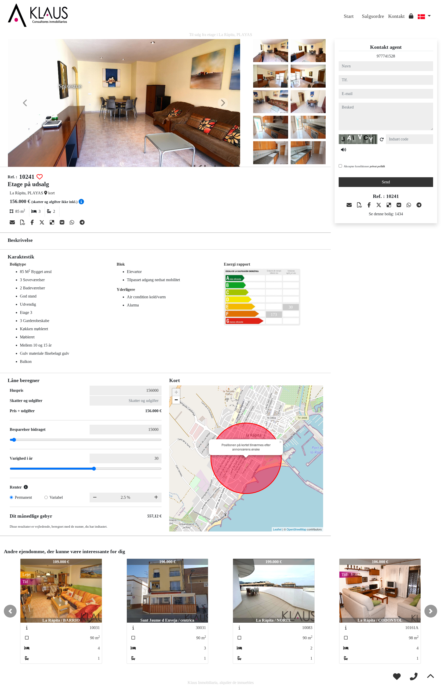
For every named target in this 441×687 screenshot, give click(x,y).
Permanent (23, 497)
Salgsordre (373, 16)
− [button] (176, 400)
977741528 (386, 56)
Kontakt (396, 16)
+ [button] (176, 392)
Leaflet (277, 529)
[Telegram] (82, 222)
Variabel (56, 497)
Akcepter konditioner (364, 166)
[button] (10, 611)
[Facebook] (33, 222)
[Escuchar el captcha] (343, 150)
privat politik (377, 166)
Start (349, 16)
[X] (42, 222)
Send (386, 182)
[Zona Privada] (411, 16)
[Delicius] (53, 222)
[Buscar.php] (358, 12)
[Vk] (63, 222)
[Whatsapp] (73, 222)
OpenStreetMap (296, 529)
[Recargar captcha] (381, 139)
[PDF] (23, 222)
